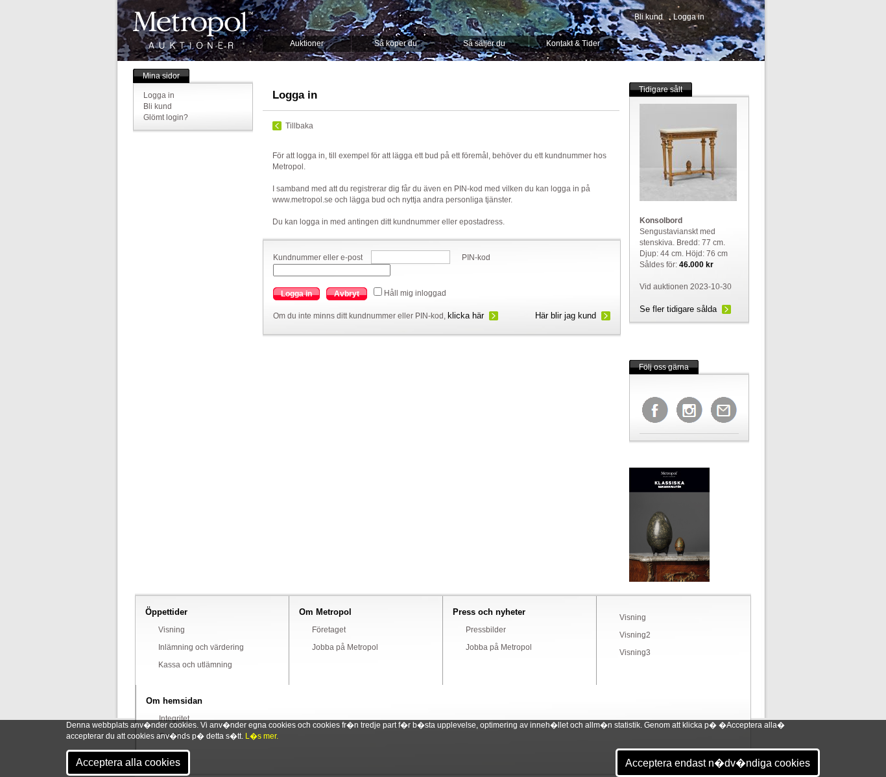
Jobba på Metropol (345, 647)
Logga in (688, 16)
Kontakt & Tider (573, 43)
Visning (171, 629)
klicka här (466, 315)
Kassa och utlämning (195, 664)
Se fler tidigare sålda (678, 309)
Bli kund (648, 16)
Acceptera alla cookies (128, 762)
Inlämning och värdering (201, 647)
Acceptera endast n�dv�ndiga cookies (717, 763)
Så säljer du (484, 43)
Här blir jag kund (565, 315)
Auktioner (307, 43)
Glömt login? (165, 117)
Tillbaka (299, 125)
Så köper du (395, 43)
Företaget (329, 629)
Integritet (174, 718)
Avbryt (346, 293)
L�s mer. (261, 736)
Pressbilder (486, 629)
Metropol (193, 30)
